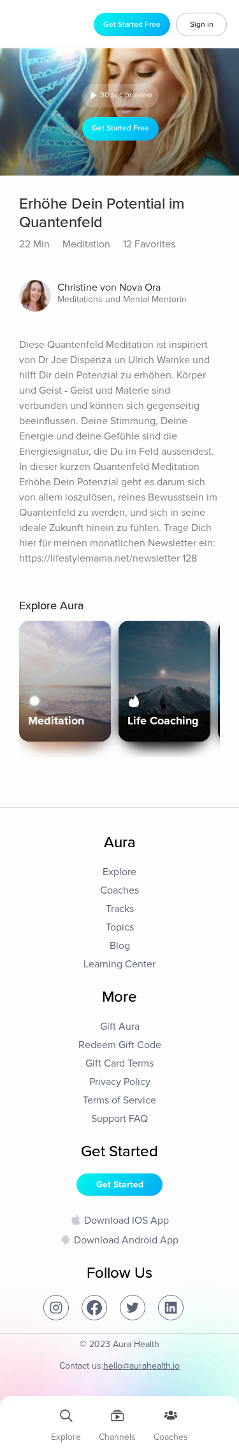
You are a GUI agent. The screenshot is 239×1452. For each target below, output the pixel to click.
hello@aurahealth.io (141, 1365)
